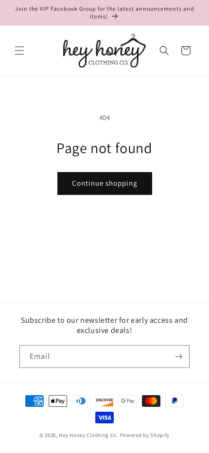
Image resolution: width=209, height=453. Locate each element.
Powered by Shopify (145, 435)
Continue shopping (105, 183)
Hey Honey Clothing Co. (88, 435)
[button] (19, 50)
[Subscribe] (178, 356)
